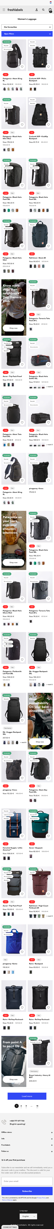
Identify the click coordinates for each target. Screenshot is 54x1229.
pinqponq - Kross (36, 488)
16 (37, 1105)
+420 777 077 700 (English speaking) (17, 1122)
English (26, 1216)
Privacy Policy (41, 1198)
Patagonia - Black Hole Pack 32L (12, 198)
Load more (27, 1096)
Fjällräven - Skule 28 (37, 258)
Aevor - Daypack (36, 848)
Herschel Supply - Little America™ (12, 849)
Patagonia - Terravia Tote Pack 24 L (39, 319)
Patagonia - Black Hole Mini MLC (12, 137)
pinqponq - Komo (10, 964)
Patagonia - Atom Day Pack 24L (38, 791)
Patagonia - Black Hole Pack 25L (38, 198)
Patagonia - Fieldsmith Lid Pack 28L (12, 672)
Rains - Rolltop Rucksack (13, 1019)
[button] (4, 10)
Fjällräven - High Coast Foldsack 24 (38, 907)
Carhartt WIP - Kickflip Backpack (38, 137)
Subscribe (27, 1191)
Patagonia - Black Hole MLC (12, 259)
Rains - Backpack (36, 964)
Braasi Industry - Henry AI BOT (39, 1076)
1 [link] (16, 1105)
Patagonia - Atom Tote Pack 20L (12, 435)
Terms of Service (7, 1200)
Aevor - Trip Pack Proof (12, 376)
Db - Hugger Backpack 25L (38, 672)
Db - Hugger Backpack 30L (12, 733)
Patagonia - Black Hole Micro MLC (12, 612)
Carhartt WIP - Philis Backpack (37, 79)
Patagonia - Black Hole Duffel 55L (38, 377)
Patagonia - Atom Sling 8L (12, 79)
